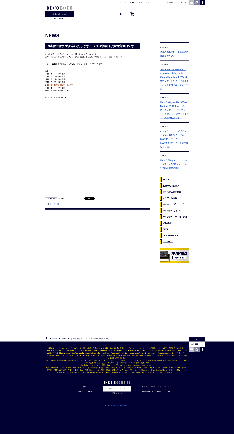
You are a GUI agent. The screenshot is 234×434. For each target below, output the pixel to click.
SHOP (166, 229)
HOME (85, 386)
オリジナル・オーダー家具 (175, 217)
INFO (159, 386)
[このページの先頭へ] (197, 339)
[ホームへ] (59, 11)
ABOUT (158, 391)
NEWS (166, 179)
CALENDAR (51, 198)
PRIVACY (167, 391)
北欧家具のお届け (171, 185)
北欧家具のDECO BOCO (120, 405)
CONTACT (167, 386)
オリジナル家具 (170, 198)
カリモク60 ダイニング (173, 204)
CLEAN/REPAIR (170, 235)
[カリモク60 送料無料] (174, 255)
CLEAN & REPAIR (147, 391)
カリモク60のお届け (172, 192)
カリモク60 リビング (172, 210)
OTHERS (89, 391)
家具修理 (167, 223)
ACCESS (145, 386)
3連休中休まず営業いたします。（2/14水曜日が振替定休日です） (86, 339)
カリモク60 (54, 204)
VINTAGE (80, 391)
